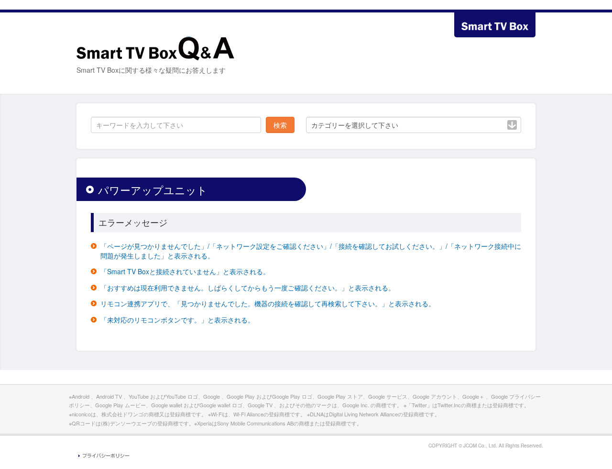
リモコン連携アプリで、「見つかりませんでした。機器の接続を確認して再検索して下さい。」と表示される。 (267, 303)
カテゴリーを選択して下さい (354, 125)
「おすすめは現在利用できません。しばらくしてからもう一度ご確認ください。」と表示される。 (247, 287)
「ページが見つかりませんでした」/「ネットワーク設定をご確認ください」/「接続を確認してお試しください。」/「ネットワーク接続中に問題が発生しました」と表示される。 (310, 250)
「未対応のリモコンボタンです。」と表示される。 (177, 319)
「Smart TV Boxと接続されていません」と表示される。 (185, 271)
